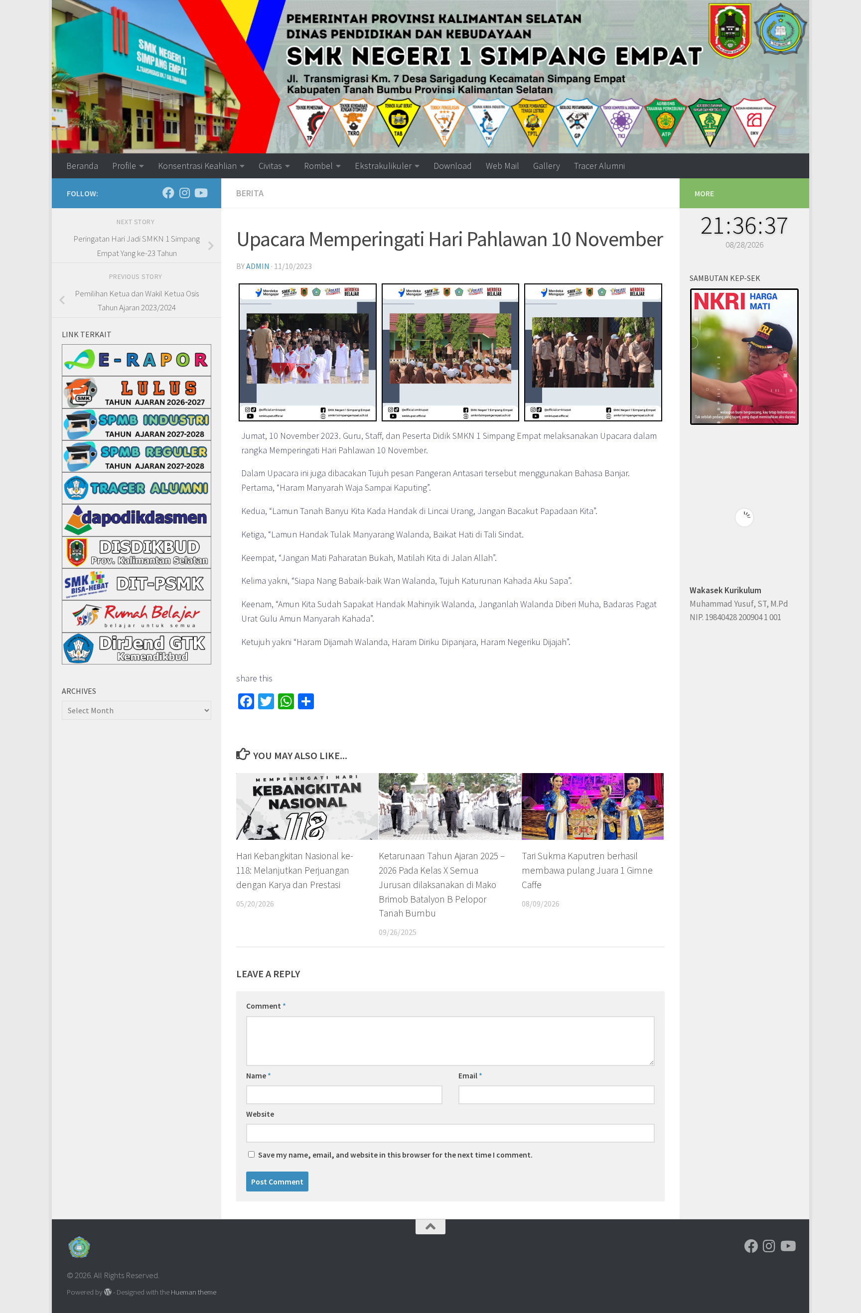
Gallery (546, 165)
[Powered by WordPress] (108, 1292)
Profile (124, 165)
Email (470, 1075)
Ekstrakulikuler (383, 165)
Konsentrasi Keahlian (197, 165)
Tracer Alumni (599, 165)
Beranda (82, 165)
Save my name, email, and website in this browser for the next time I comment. (395, 1155)
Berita (250, 193)
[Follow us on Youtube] (200, 193)
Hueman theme (193, 1292)
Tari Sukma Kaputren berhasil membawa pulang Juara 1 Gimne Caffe (587, 870)
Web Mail (502, 165)
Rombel (318, 165)
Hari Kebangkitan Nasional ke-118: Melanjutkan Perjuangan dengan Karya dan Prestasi (294, 870)
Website (260, 1114)
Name (258, 1075)
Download (452, 165)
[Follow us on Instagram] (184, 193)
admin (258, 266)
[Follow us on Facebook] (168, 193)
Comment (266, 1006)
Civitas (270, 165)
